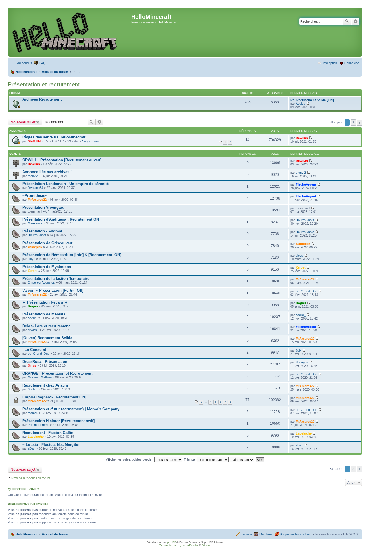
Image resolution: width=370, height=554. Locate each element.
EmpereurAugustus (41, 282)
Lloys (31, 259)
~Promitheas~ (34, 195)
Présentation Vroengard (43, 207)
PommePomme (38, 424)
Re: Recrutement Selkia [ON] (312, 100)
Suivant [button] (359, 123)
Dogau (33, 306)
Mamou (33, 413)
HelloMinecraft (27, 534)
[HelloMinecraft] (70, 32)
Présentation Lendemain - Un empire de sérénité (65, 184)
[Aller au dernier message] (310, 138)
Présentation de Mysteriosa (46, 267)
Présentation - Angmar (42, 231)
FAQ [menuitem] (42, 63)
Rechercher (347, 21)
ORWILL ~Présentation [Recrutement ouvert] (61, 160)
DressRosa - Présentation (44, 361)
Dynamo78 (35, 187)
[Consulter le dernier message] (307, 103)
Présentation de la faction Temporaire (55, 278)
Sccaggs (302, 362)
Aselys (300, 103)
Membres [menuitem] (266, 534)
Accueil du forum (55, 534)
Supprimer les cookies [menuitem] (295, 534)
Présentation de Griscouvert (47, 243)
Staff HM (34, 141)
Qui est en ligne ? (23, 489)
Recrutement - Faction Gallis (47, 433)
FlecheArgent (306, 184)
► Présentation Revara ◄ (45, 302)
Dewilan (302, 138)
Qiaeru (206, 545)
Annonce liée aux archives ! (47, 172)
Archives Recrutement (42, 99)
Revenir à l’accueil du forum (30, 478)
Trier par (190, 459)
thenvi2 (33, 176)
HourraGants (305, 220)
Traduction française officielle (178, 545)
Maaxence (35, 223)
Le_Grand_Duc (306, 291)
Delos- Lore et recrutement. (46, 326)
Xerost (33, 270)
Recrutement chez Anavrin (45, 385)
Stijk (298, 350)
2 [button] (353, 122)
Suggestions (90, 141)
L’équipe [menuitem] (246, 534)
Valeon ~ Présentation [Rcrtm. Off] (52, 290)
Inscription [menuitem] (330, 63)
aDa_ (31, 448)
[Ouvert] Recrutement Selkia (47, 338)
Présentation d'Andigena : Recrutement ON (60, 219)
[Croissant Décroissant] (242, 459)
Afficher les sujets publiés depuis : (130, 459)
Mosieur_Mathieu (40, 377)
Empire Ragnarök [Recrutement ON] (54, 397)
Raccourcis (24, 63)
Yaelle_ (33, 318)
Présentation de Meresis (43, 314)
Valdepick (35, 247)
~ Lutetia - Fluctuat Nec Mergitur (51, 444)
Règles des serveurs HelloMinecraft (53, 137)
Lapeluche (36, 436)
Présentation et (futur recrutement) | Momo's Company (70, 409)
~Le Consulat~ (35, 350)
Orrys (32, 365)
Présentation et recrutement (44, 84)
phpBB (171, 542)
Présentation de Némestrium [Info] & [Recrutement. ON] (71, 255)
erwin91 (33, 330)
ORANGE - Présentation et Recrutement (57, 373)
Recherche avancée (355, 21)
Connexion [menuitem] (351, 63)
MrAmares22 (37, 199)
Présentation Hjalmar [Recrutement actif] (58, 421)
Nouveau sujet (23, 122)
